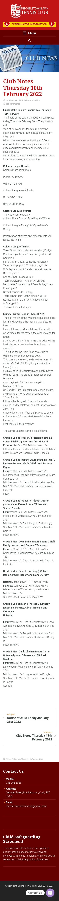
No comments (13, 103)
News (9, 759)
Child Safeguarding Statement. (32, 859)
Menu (31, 33)
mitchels (10, 100)
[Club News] (29, 58)
